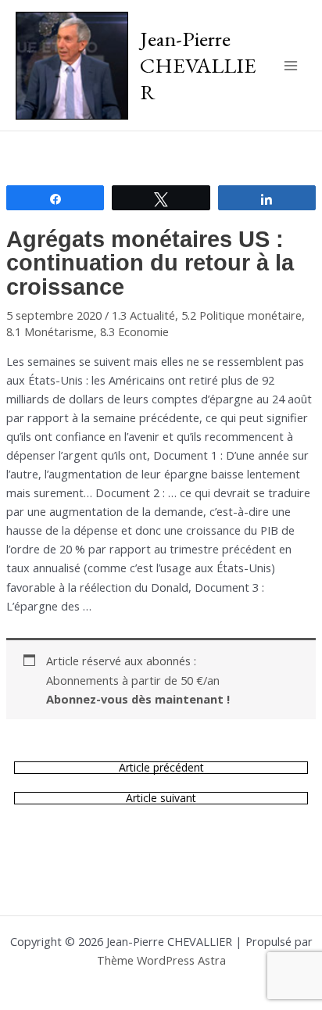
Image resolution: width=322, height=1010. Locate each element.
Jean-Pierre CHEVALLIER (198, 64)
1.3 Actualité (143, 315)
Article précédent (161, 767)
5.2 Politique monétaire (241, 315)
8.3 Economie (134, 331)
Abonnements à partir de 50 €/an (138, 689)
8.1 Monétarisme (50, 331)
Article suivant (161, 798)
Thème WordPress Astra (161, 960)
